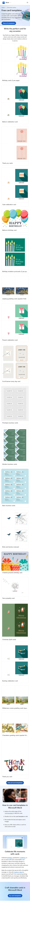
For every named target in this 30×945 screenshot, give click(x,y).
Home (3, 7)
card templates (9, 813)
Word (7, 2)
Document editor (11, 7)
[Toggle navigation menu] (27, 2)
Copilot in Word (18, 872)
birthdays (9, 857)
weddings (22, 857)
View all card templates (15, 783)
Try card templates (15, 896)
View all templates (9, 23)
